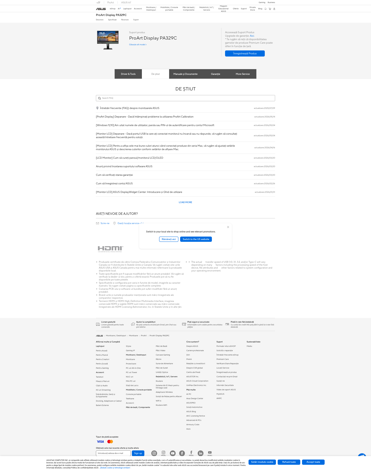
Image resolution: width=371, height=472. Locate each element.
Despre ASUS (192, 346)
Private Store (253, 8)
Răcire (158, 359)
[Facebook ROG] (191, 453)
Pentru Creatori (102, 359)
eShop (113, 9)
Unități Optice (162, 372)
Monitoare (130, 359)
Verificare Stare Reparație (228, 363)
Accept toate (313, 462)
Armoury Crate (192, 424)
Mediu (249, 346)
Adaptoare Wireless (164, 392)
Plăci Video (160, 350)
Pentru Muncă (102, 355)
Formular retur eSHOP (226, 346)
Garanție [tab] (215, 74)
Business (271, 2)
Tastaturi (99, 377)
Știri (188, 355)
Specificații (112, 20)
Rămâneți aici (169, 239)
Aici (252, 36)
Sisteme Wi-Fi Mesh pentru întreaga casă (167, 386)
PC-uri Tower (131, 372)
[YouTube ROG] (210, 453)
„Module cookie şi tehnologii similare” (115, 468)
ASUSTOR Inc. (192, 376)
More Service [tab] (243, 74)
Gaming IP (130, 350)
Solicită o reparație (225, 350)
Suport (136, 20)
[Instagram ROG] (163, 453)
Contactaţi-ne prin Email (227, 376)
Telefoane (130, 399)
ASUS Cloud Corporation (197, 381)
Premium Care (223, 359)
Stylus (128, 346)
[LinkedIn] (200, 453)
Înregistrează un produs (227, 372)
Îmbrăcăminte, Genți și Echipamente (105, 395)
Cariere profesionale (195, 350)
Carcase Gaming (163, 355)
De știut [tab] (155, 74)
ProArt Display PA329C (111, 15)
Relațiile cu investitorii (195, 363)
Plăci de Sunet (162, 368)
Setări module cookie (262, 462)
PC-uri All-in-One (133, 368)
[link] (101, 9)
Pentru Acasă (101, 351)
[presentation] (97, 223)
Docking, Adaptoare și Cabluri (109, 401)
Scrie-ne (105, 223)
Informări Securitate (225, 385)
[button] (262, 2)
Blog (260, 9)
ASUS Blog (191, 411)
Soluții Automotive (194, 407)
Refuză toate (289, 462)
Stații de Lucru (132, 385)
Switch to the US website (196, 239)
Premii (189, 359)
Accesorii (130, 403)
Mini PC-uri (131, 381)
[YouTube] (173, 453)
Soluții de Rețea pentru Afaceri (169, 396)
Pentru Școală (102, 364)
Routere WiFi (161, 405)
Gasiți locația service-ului (131, 223)
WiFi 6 (158, 401)
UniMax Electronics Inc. (196, 385)
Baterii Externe (102, 405)
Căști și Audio (102, 385)
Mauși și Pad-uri (102, 381)
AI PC (188, 394)
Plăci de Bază (161, 346)
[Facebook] (182, 453)
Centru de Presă (193, 372)
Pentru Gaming (102, 368)
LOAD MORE (185, 202)
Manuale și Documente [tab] (185, 74)
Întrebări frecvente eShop (228, 355)
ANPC (219, 398)
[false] (245, 53)
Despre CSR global (194, 368)
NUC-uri (129, 377)
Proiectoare (131, 364)
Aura (188, 429)
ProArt (144, 335)
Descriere (99, 20)
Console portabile (133, 394)
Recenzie (125, 20)
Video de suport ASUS (226, 390)
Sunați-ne (221, 381)
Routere (159, 381)
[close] (228, 227)
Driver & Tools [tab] (128, 74)
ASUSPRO (190, 403)
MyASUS (220, 394)
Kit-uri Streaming (103, 390)
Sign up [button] (138, 453)
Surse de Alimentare (164, 363)
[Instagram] (154, 453)
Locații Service (223, 368)
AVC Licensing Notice (195, 416)
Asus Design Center (194, 398)
